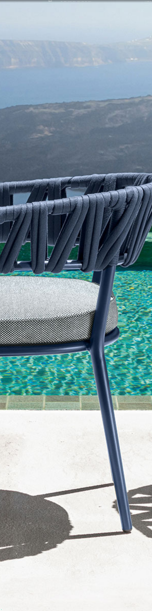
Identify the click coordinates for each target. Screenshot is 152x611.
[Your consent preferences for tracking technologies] (1, 609)
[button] (150, 1)
